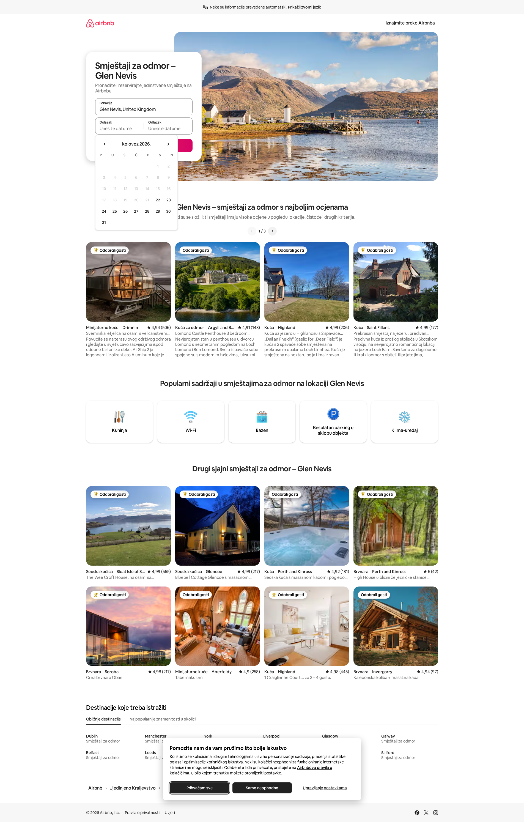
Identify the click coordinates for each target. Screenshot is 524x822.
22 (158, 200)
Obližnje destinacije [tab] (103, 719)
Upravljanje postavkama (325, 787)
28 (147, 211)
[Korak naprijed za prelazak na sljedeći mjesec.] (168, 144)
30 (168, 211)
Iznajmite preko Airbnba (410, 23)
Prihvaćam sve (199, 787)
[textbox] (119, 128)
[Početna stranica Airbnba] (100, 23)
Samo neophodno (262, 787)
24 (104, 211)
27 (136, 211)
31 (104, 222)
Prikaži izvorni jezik (304, 7)
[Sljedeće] (272, 231)
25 (115, 211)
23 (168, 200)
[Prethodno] (252, 231)
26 (125, 211)
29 (158, 211)
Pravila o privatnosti (142, 812)
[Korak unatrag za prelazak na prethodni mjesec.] (104, 144)
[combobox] (144, 109)
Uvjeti (170, 812)
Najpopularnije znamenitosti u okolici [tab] (163, 719)
